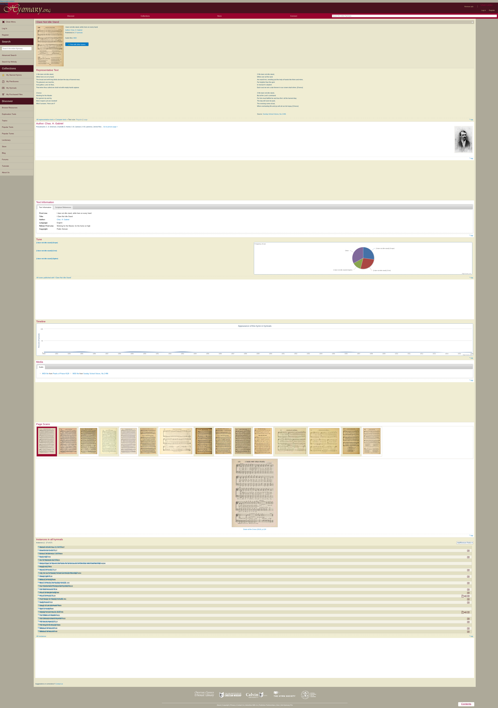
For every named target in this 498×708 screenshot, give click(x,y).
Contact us (59, 684)
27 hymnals (78, 33)
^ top (471, 120)
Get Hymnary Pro (287, 705)
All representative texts (45, 120)
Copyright (225, 705)
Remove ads (468, 7)
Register (492, 10)
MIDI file (45, 374)
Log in (483, 10)
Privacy (232, 705)
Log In (4, 28)
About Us (5, 172)
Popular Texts (7, 127)
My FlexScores (12, 81)
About (219, 705)
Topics (4, 121)
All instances (41, 636)
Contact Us (240, 705)
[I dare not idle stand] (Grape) (47, 243)
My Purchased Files (14, 94)
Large (85, 120)
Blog (4, 153)
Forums (5, 160)
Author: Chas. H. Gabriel (73, 30)
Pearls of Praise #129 (61, 374)
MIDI (75, 38)
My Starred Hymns (14, 75)
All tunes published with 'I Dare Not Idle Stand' (53, 278)
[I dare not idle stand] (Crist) (46, 251)
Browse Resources (9, 108)
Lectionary (6, 140)
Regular (79, 120)
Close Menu (11, 22)
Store (219, 16)
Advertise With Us (251, 705)
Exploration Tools (9, 114)
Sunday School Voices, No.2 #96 (274, 114)
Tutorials (5, 166)
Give (277, 705)
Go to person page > (110, 127)
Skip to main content (7, 1)
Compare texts (61, 120)
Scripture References (63, 207)
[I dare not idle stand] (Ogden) (47, 259)
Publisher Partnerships (267, 705)
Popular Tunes (8, 134)
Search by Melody (9, 62)
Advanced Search (9, 55)
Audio (41, 367)
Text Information (45, 207)
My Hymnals (11, 88)
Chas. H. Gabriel (63, 220)
